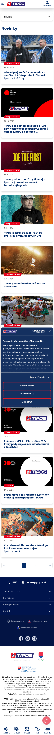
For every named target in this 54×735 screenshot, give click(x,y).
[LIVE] (37, 729)
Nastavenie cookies (29, 628)
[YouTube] (27, 638)
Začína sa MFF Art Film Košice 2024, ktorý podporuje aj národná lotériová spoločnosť (27, 444)
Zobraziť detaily (38, 377)
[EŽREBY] (16, 729)
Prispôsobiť (25, 393)
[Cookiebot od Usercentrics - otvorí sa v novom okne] (33, 331)
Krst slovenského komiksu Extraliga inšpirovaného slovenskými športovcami (26, 548)
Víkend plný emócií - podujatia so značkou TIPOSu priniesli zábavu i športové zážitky (24, 75)
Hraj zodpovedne (17, 621)
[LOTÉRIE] (6, 729)
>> (50, 565)
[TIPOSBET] (27, 729)
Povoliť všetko (27, 385)
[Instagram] (34, 638)
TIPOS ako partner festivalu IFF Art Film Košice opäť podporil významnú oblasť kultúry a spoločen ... (26, 128)
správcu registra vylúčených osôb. (32, 694)
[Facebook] (21, 638)
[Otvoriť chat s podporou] (46, 720)
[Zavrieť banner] (50, 331)
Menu (3, 4)
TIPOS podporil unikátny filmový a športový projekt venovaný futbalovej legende (25, 182)
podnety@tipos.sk (36, 582)
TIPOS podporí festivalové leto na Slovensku (24, 285)
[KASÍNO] (47, 729)
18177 (14, 582)
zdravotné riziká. (44, 681)
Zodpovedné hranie (39, 621)
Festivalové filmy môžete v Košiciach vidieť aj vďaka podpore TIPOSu (26, 496)
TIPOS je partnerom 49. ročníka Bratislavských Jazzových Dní (23, 234)
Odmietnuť (27, 402)
